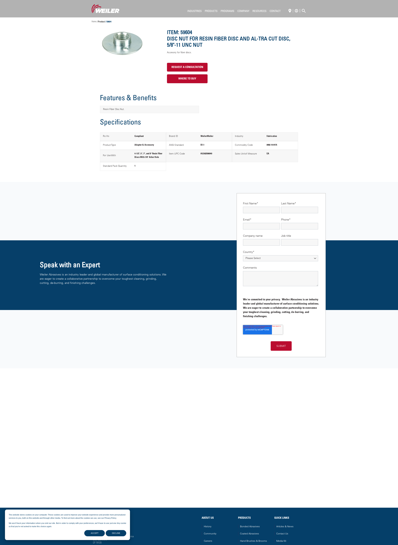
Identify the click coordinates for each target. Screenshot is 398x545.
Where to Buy (187, 78)
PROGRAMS (227, 11)
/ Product (101, 22)
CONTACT (275, 11)
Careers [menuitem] (208, 541)
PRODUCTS (211, 11)
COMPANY (243, 11)
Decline (116, 533)
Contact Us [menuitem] (282, 534)
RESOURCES (259, 11)
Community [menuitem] (210, 534)
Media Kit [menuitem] (281, 541)
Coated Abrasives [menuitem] (249, 534)
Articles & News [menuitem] (285, 527)
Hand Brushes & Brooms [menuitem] (253, 541)
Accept (94, 533)
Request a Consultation (187, 67)
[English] (291, 11)
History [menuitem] (207, 527)
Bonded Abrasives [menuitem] (250, 527)
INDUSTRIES (194, 11)
